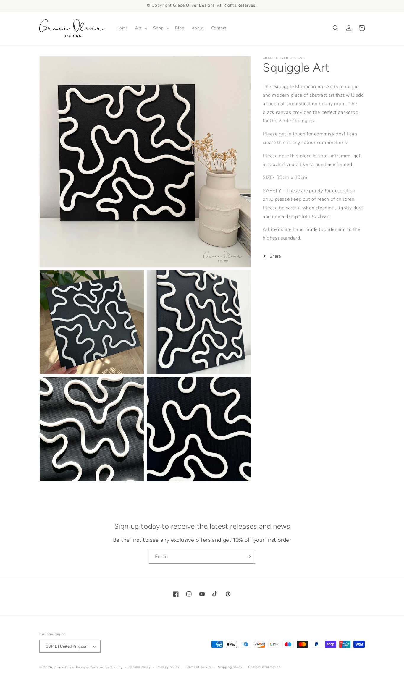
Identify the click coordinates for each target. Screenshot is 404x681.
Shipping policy (230, 667)
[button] (141, 28)
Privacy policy (167, 667)
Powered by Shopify (106, 667)
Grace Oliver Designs (71, 667)
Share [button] (275, 256)
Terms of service (198, 667)
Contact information (264, 667)
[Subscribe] (248, 557)
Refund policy (140, 667)
